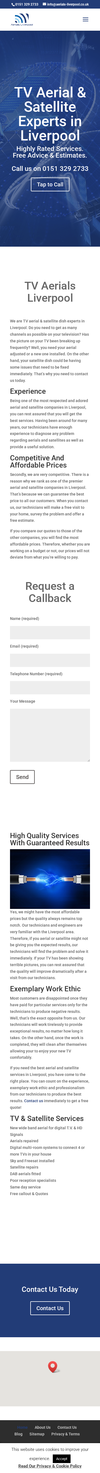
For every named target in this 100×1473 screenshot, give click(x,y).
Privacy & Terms (65, 1434)
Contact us (33, 1101)
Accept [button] (61, 1459)
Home (22, 1427)
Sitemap (36, 1434)
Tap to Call (50, 184)
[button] (54, 1367)
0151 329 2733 (65, 169)
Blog (18, 1434)
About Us (43, 1427)
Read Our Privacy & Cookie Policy (50, 1466)
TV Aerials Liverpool (50, 291)
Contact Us (50, 1308)
